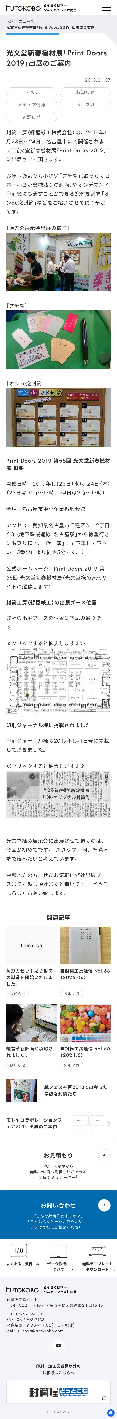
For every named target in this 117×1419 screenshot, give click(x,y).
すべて (32, 92)
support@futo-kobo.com (41, 1331)
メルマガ (85, 104)
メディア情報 (32, 104)
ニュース (26, 21)
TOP (10, 21)
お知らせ (85, 92)
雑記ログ (31, 117)
